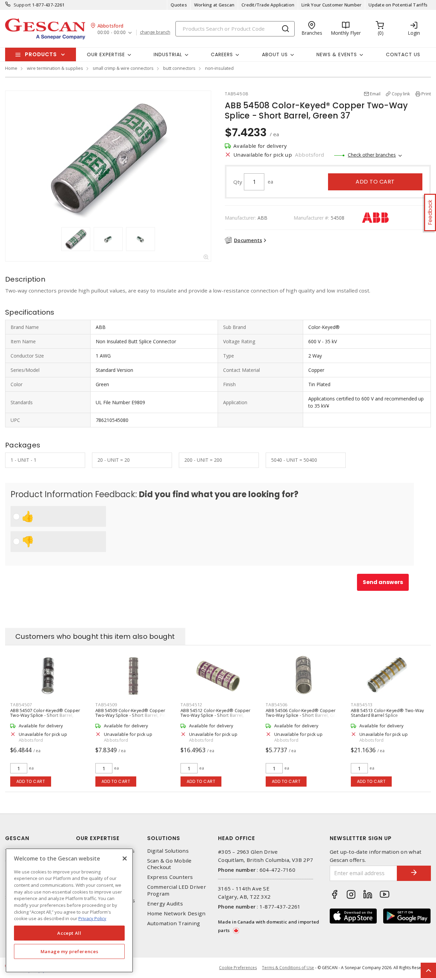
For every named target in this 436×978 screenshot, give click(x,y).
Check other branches (372, 155)
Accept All (69, 933)
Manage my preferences (69, 951)
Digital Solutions (168, 851)
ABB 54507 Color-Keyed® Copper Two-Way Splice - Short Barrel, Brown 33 (45, 715)
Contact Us (403, 54)
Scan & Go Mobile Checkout (169, 863)
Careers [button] (222, 54)
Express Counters (170, 877)
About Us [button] (275, 54)
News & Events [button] (336, 54)
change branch (155, 32)
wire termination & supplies (55, 68)
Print (426, 94)
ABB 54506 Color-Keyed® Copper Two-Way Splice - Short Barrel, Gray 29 (303, 715)
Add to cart (375, 182)
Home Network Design (176, 913)
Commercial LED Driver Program (176, 890)
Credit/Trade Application (268, 5)
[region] (69, 910)
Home (11, 68)
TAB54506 (276, 704)
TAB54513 (362, 704)
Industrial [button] (168, 54)
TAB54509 (106, 704)
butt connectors (179, 68)
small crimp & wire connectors (123, 68)
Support (22, 5)
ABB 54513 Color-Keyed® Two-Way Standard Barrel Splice (387, 712)
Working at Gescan (214, 5)
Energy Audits (165, 903)
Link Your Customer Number (331, 5)
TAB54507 (21, 704)
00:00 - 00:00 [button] (111, 32)
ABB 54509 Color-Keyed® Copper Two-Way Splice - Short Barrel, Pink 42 (132, 715)
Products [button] (41, 54)
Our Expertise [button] (106, 54)
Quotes (179, 5)
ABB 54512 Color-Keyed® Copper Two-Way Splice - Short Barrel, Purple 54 (215, 715)
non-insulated (219, 68)
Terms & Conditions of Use (288, 968)
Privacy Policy (92, 918)
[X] (124, 858)
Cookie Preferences (238, 968)
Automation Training (173, 923)
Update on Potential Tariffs (398, 5)
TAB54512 (191, 704)
